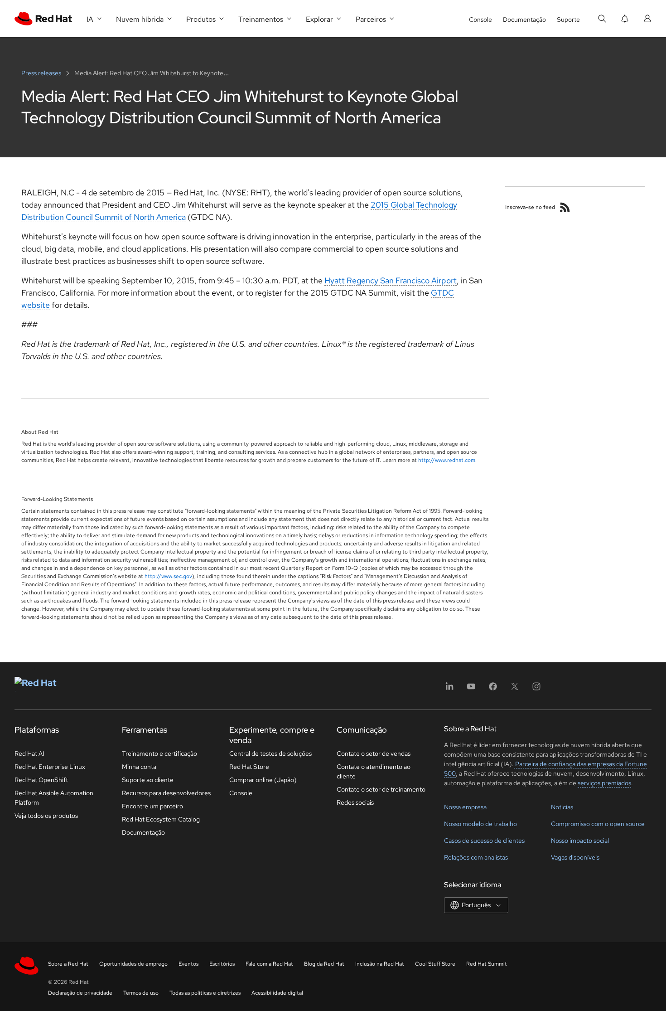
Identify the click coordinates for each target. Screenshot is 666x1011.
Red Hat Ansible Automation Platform (53, 798)
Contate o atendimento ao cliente (373, 771)
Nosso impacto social (580, 840)
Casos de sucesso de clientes (484, 840)
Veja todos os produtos (46, 816)
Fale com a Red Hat (269, 963)
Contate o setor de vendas (373, 753)
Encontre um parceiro (152, 806)
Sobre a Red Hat (68, 963)
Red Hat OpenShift (41, 780)
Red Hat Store (249, 767)
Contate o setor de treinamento (381, 789)
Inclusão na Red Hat (379, 963)
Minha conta (139, 767)
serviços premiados (604, 783)
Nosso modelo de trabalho (480, 824)
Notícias (562, 807)
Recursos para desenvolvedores (166, 793)
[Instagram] (536, 689)
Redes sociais (355, 802)
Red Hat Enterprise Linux (49, 767)
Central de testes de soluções (270, 753)
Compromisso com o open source (598, 824)
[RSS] (565, 207)
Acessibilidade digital (277, 992)
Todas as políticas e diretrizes (205, 992)
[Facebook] (492, 689)
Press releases (42, 73)
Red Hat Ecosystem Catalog (161, 819)
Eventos (188, 963)
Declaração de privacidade (80, 992)
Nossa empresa (465, 807)
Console (480, 19)
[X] (514, 689)
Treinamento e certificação (159, 753)
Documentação (524, 19)
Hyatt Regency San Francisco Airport (390, 280)
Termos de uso (141, 992)
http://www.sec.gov (168, 576)
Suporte (568, 19)
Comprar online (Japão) (263, 780)
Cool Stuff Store (435, 963)
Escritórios (222, 963)
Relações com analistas (476, 857)
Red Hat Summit (486, 963)
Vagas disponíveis (575, 857)
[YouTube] (471, 689)
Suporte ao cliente (148, 780)
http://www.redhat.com (446, 460)
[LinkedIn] (449, 689)
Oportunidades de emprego (133, 963)
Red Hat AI (29, 753)
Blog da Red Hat (324, 963)
